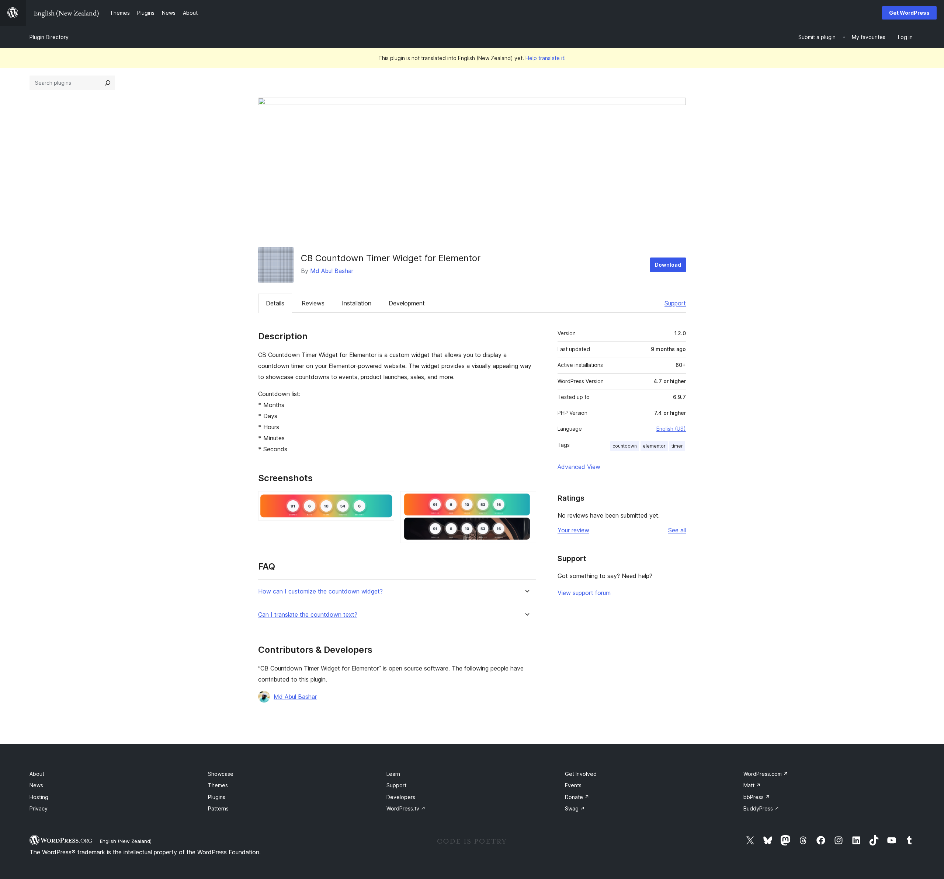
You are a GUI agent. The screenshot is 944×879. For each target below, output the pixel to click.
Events (573, 785)
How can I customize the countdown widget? (320, 591)
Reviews (313, 303)
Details (275, 303)
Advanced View (579, 466)
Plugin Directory (49, 37)
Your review (573, 530)
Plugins (216, 797)
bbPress (756, 797)
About (37, 774)
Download (668, 265)
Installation (356, 303)
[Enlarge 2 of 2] (526, 501)
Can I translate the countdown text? (307, 614)
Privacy (39, 808)
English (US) (671, 429)
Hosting (39, 797)
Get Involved (581, 774)
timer (677, 446)
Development (407, 303)
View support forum (584, 592)
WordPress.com (765, 774)
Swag (575, 808)
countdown (624, 446)
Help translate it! (545, 58)
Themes (218, 785)
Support (675, 303)
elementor (654, 446)
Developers (400, 797)
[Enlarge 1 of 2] (384, 501)
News (36, 785)
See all (677, 530)
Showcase (220, 774)
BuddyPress (761, 808)
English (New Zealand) (126, 841)
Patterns (218, 808)
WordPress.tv (406, 808)
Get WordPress (909, 13)
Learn (393, 774)
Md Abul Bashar (331, 270)
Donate (577, 797)
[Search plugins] (107, 83)
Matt (752, 785)
